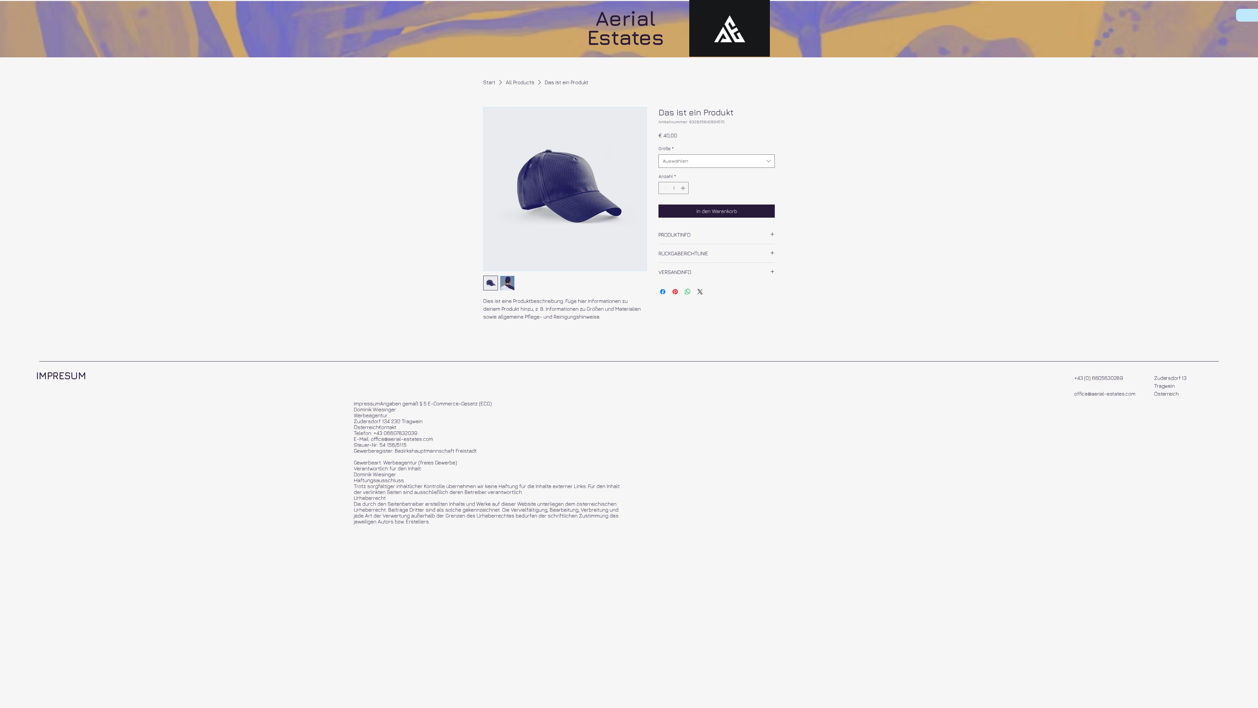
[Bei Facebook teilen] (663, 292)
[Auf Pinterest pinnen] (675, 292)
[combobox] (716, 161)
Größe (666, 148)
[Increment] (683, 188)
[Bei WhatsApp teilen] (688, 292)
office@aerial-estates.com (1104, 394)
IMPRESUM (61, 376)
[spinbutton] (673, 188)
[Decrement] (663, 188)
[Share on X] (700, 292)
